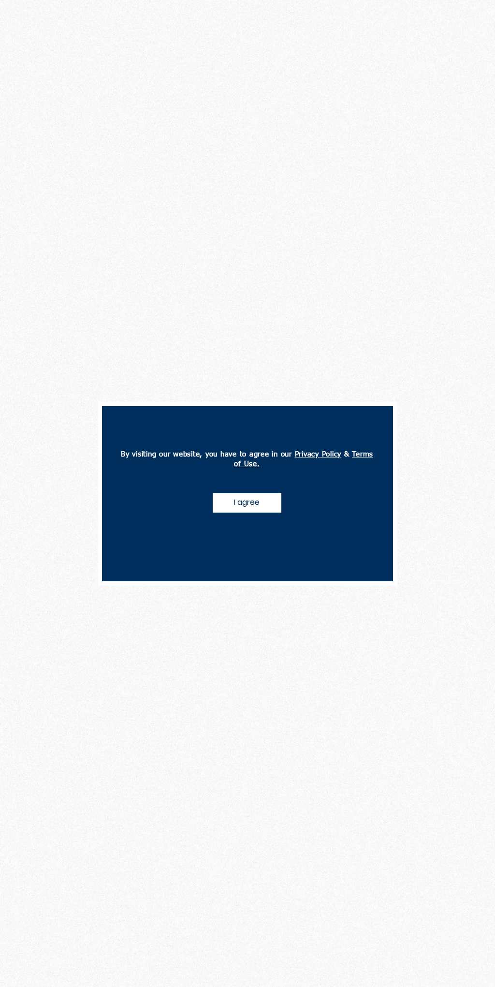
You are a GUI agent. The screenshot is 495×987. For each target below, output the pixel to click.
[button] (247, 503)
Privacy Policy (318, 454)
